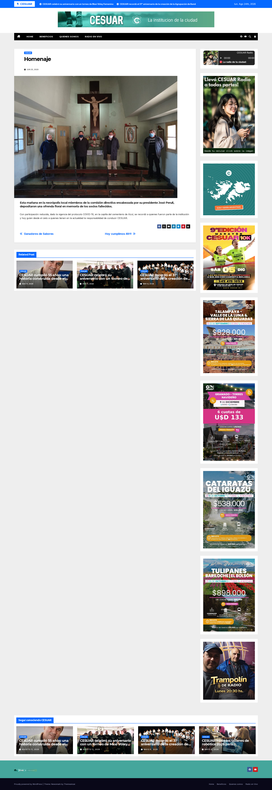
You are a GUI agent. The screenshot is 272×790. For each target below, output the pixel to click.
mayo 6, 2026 (212, 749)
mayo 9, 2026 (151, 749)
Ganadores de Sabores (39, 233)
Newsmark (56, 784)
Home (29, 36)
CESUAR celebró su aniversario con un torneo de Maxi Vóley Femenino (104, 278)
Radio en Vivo (93, 36)
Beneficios (46, 36)
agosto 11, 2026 (30, 749)
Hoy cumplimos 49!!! (118, 233)
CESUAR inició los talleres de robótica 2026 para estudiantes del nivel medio (225, 744)
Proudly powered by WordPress (28, 784)
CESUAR (28, 53)
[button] (250, 36)
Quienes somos (69, 36)
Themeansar (69, 784)
